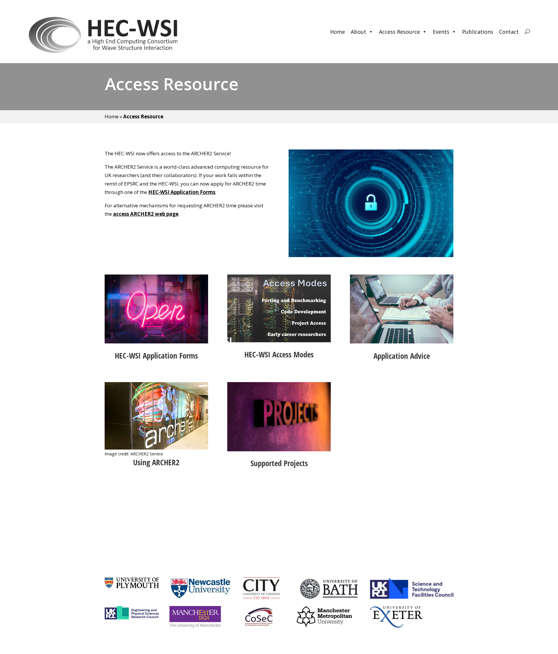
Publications (477, 31)
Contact (509, 31)
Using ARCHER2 (156, 462)
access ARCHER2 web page (145, 214)
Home (337, 31)
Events (441, 31)
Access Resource (399, 31)
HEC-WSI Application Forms (181, 192)
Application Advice (401, 355)
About (358, 31)
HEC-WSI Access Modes (279, 354)
